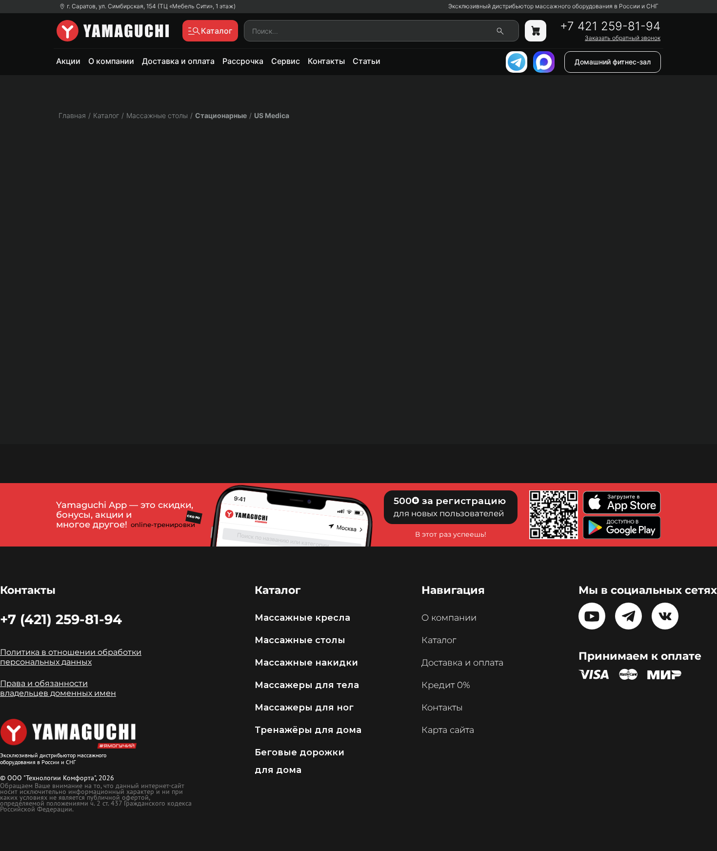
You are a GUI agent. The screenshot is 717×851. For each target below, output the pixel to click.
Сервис (285, 61)
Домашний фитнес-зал (613, 62)
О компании (111, 61)
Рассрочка (242, 61)
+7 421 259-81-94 (610, 26)
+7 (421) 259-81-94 (61, 619)
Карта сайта (447, 730)
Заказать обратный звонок (622, 38)
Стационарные (221, 115)
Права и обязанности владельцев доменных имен (58, 688)
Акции (68, 61)
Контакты (326, 61)
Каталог (438, 640)
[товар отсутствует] (535, 30)
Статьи (366, 61)
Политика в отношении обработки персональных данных (70, 657)
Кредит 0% (445, 685)
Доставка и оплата (178, 61)
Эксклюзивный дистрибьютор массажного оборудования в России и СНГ (553, 6)
